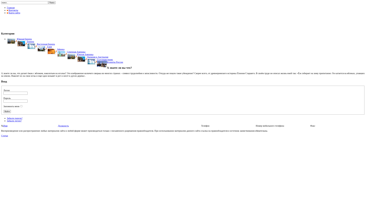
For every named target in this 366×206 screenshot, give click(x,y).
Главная (11, 7)
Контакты (13, 10)
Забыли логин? (14, 121)
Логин (6, 90)
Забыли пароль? (14, 118)
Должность (63, 126)
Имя (5, 126)
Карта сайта (14, 13)
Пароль (7, 98)
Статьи (4, 135)
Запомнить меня (11, 106)
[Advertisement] (53, 22)
